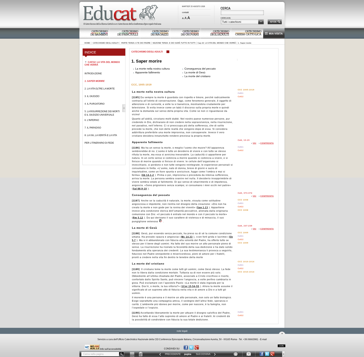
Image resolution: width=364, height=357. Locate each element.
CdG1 (241, 93)
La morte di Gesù (194, 72)
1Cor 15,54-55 (190, 286)
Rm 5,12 (138, 217)
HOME (87, 43)
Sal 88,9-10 (140, 188)
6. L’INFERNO (92, 120)
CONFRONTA (267, 143)
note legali (182, 331)
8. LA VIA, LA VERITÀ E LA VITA (101, 135)
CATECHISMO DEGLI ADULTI (106, 43)
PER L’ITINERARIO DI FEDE (99, 143)
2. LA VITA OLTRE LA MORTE (100, 88)
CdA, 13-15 (244, 140)
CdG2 (241, 97)
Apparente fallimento (147, 72)
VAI (254, 143)
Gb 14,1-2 (148, 175)
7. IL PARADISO (93, 127)
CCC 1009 (243, 233)
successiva (203, 354)
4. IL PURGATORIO (94, 104)
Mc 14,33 (187, 237)
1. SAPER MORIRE (95, 81)
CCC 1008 (243, 200)
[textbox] (243, 13)
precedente (173, 354)
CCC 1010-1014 (246, 262)
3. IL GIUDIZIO (92, 96)
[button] (242, 21)
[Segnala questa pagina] (248, 355)
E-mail (263, 339)
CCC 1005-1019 (246, 90)
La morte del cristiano (197, 76)
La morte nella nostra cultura (152, 68)
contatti (185, 12)
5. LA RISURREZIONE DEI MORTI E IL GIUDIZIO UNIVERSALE (102, 113)
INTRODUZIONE (93, 73)
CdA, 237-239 (245, 226)
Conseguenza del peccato (200, 68)
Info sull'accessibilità (110, 349)
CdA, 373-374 (245, 193)
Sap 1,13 (202, 207)
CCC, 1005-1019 (141, 84)
